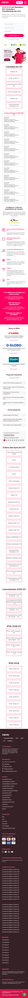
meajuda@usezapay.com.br (10, 771)
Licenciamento (14, 467)
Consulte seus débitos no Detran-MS (10, 925)
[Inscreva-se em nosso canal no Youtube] (12, 852)
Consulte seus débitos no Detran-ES (10, 915)
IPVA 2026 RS (14, 690)
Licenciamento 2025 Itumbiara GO (14, 565)
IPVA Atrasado (5, 825)
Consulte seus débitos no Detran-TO (10, 899)
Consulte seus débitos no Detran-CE (10, 880)
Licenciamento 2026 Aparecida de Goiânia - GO (14, 602)
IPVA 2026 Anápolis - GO (14, 632)
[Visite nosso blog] (3, 852)
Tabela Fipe (4, 804)
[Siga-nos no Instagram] (9, 852)
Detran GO (14, 72)
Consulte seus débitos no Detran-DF (10, 869)
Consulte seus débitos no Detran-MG (10, 871)
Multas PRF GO (14, 530)
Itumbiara (10, 740)
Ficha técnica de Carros (7, 806)
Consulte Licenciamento (7, 788)
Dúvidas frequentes (8, 768)
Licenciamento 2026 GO (14, 85)
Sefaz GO (14, 495)
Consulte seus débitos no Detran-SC (10, 876)
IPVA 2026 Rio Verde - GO (14, 653)
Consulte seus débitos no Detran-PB (10, 927)
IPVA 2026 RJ (14, 697)
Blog (3, 816)
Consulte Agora (13, 35)
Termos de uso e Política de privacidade (16, 39)
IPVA (14, 460)
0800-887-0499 (8, 766)
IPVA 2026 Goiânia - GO (14, 646)
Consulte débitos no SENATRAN (9, 783)
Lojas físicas (7, 764)
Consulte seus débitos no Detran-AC (10, 885)
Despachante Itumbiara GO (14, 551)
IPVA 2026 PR (14, 683)
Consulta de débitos (8, 738)
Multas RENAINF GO (14, 537)
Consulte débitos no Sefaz (8, 786)
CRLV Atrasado (14, 481)
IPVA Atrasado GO (14, 92)
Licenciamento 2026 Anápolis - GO (14, 595)
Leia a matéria (13, 340)
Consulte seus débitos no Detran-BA (10, 913)
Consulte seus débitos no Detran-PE (10, 878)
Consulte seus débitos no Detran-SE (10, 931)
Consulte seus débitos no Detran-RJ (10, 904)
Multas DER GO (14, 516)
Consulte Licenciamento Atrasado (10, 790)
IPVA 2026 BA (14, 711)
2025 (22, 738)
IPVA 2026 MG (14, 676)
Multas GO (14, 98)
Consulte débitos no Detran (8, 781)
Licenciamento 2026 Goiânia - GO (14, 609)
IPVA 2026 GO (14, 78)
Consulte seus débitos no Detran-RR (10, 896)
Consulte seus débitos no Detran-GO (10, 887)
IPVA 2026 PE (14, 725)
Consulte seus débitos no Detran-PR (10, 874)
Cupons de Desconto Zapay (8, 828)
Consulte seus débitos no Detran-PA (10, 892)
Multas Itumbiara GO (14, 558)
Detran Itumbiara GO (14, 544)
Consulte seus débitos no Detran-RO (10, 929)
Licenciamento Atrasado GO (14, 105)
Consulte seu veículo (7, 779)
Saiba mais (4, 974)
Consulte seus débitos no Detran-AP (10, 883)
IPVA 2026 (4, 823)
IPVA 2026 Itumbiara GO (14, 572)
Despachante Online (6, 799)
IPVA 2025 (4, 821)
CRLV (14, 474)
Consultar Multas (6, 797)
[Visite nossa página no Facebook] (6, 852)
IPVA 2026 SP (14, 669)
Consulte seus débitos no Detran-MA (10, 922)
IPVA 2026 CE (14, 718)
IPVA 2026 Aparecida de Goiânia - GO (14, 639)
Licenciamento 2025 (6, 792)
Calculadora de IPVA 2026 (14, 453)
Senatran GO (14, 509)
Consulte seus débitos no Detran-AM (10, 918)
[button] (14, 383)
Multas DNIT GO (14, 523)
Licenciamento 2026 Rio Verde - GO (14, 616)
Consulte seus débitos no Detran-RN (10, 911)
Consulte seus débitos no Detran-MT (10, 890)
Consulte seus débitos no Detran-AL (10, 920)
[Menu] (25, 3)
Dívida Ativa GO (14, 488)
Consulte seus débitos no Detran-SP (10, 906)
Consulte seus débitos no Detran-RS (10, 909)
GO (4, 740)
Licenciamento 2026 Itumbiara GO (14, 579)
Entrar (18, 2)
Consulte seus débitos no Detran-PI (10, 894)
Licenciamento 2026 (6, 795)
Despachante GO (14, 502)
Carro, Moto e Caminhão (9, 435)
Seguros (4, 808)
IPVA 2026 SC (14, 704)
